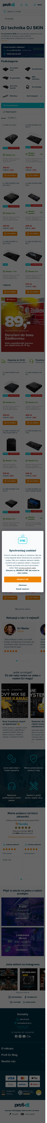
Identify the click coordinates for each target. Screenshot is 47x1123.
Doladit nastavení (22, 589)
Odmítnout (23, 585)
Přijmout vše (22, 579)
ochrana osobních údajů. (27, 568)
